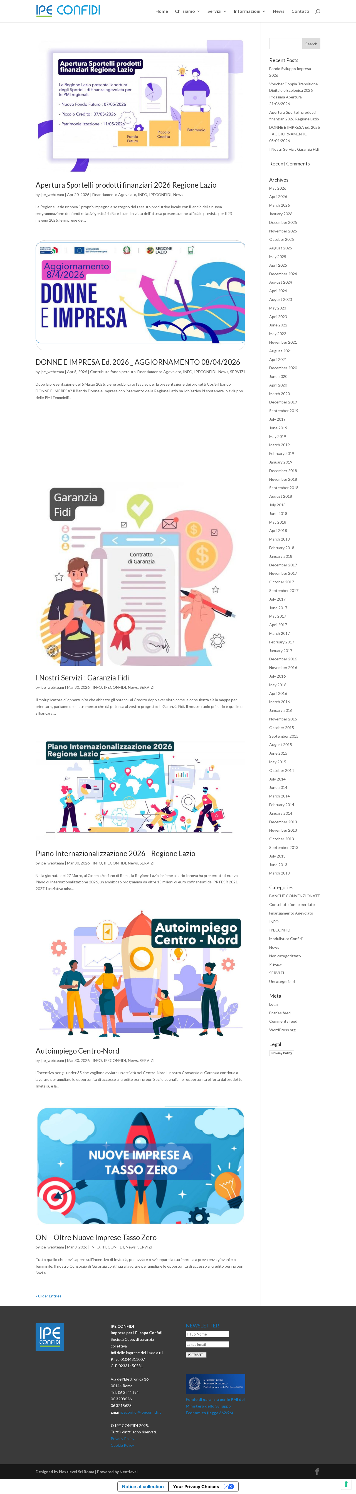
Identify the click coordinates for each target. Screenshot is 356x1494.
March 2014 (279, 796)
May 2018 (277, 522)
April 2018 (278, 530)
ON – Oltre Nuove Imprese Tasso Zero (96, 1237)
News (279, 11)
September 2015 (283, 736)
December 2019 (283, 402)
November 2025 (283, 231)
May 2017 (277, 616)
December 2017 (283, 565)
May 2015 (277, 761)
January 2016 (280, 710)
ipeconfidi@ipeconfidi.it (140, 1412)
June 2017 (278, 607)
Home (161, 11)
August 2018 (280, 496)
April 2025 (278, 265)
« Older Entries (48, 1296)
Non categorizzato (285, 955)
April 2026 (278, 196)
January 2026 (280, 213)
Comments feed (283, 1021)
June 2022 (278, 325)
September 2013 (283, 847)
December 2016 (283, 658)
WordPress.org (282, 1029)
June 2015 (278, 753)
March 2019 (279, 444)
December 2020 (283, 367)
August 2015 (280, 744)
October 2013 (281, 838)
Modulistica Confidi (286, 938)
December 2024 (283, 273)
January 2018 (280, 556)
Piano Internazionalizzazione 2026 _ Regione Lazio (115, 853)
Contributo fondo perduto (113, 371)
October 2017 (281, 581)
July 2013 (277, 856)
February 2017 (281, 642)
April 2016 (278, 693)
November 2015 (283, 719)
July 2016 (277, 676)
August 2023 (280, 299)
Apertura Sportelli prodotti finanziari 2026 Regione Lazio (126, 184)
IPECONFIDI (160, 194)
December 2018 (283, 470)
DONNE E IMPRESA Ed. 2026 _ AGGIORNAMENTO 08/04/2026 (138, 362)
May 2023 (277, 308)
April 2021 (278, 359)
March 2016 (279, 701)
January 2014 (280, 813)
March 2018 (279, 539)
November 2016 (283, 667)
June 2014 (278, 787)
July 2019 (277, 419)
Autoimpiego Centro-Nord (77, 1050)
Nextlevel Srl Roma (76, 1471)
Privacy (275, 964)
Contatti (300, 11)
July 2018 (277, 504)
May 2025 (277, 256)
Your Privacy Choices (196, 1486)
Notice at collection (143, 1486)
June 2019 (278, 427)
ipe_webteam (52, 194)
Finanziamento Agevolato (114, 194)
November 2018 (283, 479)
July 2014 (277, 779)
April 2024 (278, 290)
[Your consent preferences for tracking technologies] (346, 1484)
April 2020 (278, 385)
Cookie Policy (122, 1445)
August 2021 (280, 350)
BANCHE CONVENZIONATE (294, 895)
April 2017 (278, 624)
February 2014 (281, 804)
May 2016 (277, 684)
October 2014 (281, 770)
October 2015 (281, 727)
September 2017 (283, 590)
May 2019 (277, 436)
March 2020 (279, 393)
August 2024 (280, 282)
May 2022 (277, 333)
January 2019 (280, 462)
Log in (274, 1004)
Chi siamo (185, 11)
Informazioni (247, 11)
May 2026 (277, 188)
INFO (142, 194)
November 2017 (283, 573)
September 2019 (283, 410)
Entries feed (280, 1012)
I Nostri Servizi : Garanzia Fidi (82, 677)
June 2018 (278, 513)
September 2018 (283, 487)
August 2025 (280, 248)
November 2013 (283, 830)
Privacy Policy (281, 1053)
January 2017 (280, 650)
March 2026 (279, 205)
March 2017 (279, 633)
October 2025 (281, 239)
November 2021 (283, 342)
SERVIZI (237, 371)
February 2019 (281, 453)
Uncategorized (282, 981)
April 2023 (278, 316)
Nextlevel (129, 1471)
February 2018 (281, 547)
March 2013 (279, 873)
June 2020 (278, 376)
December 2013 (283, 821)
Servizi (214, 11)
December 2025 (283, 222)
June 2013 (278, 864)
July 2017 (277, 599)
